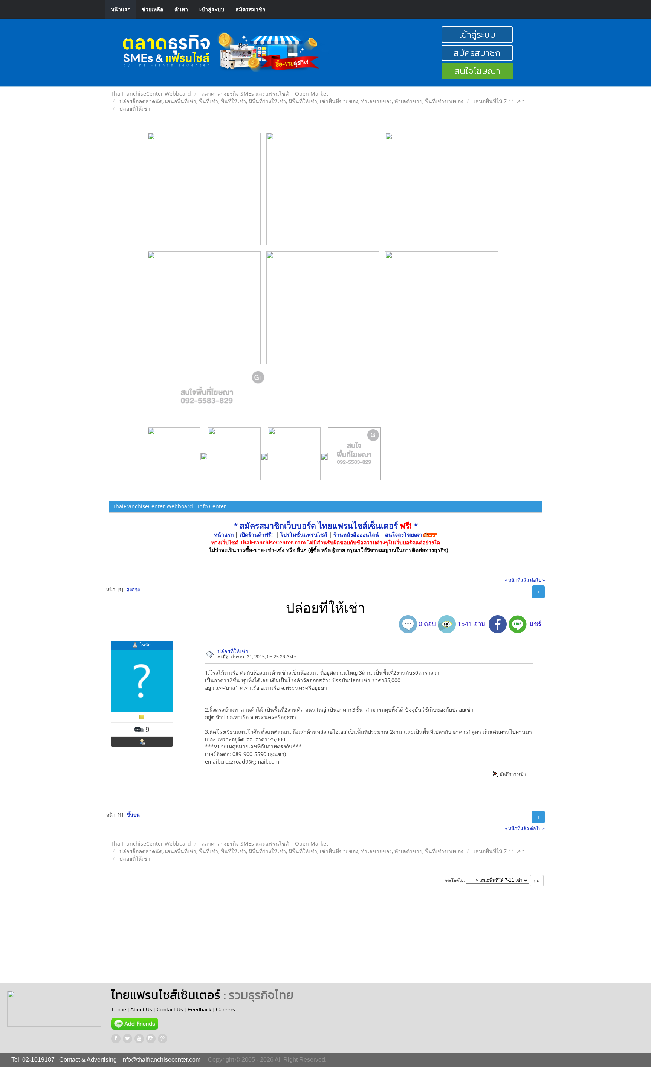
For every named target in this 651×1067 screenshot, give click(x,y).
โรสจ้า (145, 645)
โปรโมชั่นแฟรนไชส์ (304, 534)
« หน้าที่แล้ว (517, 580)
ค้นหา (181, 9)
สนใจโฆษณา (477, 71)
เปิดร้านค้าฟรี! (256, 534)
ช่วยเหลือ (152, 9)
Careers (225, 1009)
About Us (141, 1009)
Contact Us (170, 1009)
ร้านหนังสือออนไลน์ (356, 534)
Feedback (199, 1009)
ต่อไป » (537, 580)
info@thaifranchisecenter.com (160, 1059)
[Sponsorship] (207, 398)
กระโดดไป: (455, 880)
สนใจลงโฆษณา (403, 534)
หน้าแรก (120, 9)
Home (119, 1009)
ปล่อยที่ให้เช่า (232, 651)
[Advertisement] (342, 941)
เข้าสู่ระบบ (211, 9)
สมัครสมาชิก (250, 9)
